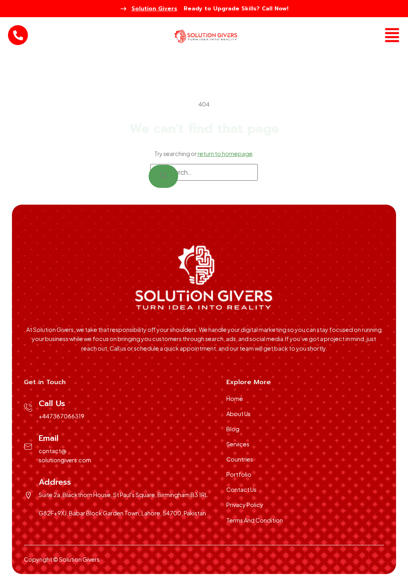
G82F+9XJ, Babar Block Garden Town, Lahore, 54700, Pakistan (122, 513)
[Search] (163, 176)
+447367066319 (61, 416)
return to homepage (225, 153)
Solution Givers (154, 8)
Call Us (52, 403)
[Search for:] (204, 172)
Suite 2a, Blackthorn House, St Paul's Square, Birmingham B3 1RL (123, 494)
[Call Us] (28, 407)
